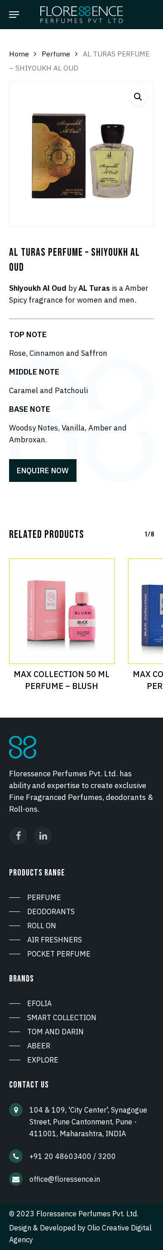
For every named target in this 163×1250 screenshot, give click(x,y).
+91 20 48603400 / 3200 (72, 1156)
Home (19, 53)
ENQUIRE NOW (43, 471)
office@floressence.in (64, 1179)
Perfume (56, 53)
